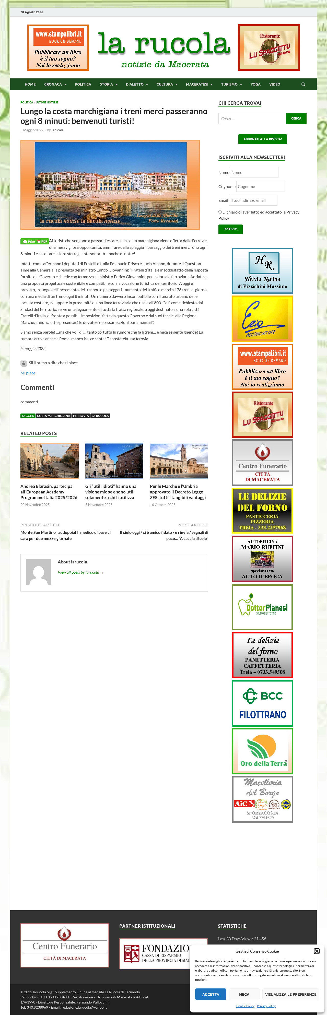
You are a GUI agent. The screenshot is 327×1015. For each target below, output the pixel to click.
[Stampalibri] (58, 69)
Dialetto (135, 84)
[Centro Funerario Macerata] (64, 965)
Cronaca (53, 84)
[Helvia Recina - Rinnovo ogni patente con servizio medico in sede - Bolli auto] (262, 292)
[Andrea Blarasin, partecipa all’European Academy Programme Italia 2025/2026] (49, 480)
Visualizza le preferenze (291, 994)
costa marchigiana (53, 416)
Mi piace (27, 372)
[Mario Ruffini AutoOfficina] (262, 580)
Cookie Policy (245, 1006)
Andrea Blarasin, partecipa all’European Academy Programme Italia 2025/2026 (48, 491)
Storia (106, 84)
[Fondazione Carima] (163, 967)
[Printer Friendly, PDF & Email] (34, 241)
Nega (244, 994)
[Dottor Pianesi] (262, 628)
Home (30, 84)
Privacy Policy (266, 1006)
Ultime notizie (47, 102)
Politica (83, 84)
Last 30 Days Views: (236, 938)
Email (223, 200)
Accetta (210, 994)
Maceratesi (197, 84)
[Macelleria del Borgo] (262, 821)
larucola (58, 130)
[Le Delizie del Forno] (262, 532)
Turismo (229, 84)
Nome (223, 172)
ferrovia (81, 416)
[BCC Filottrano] (262, 725)
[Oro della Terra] (262, 772)
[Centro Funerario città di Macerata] (262, 484)
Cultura (165, 84)
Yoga (256, 84)
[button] (316, 951)
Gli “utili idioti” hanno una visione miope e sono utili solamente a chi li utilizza (110, 491)
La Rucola (100, 416)
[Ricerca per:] (262, 118)
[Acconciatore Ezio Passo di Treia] (262, 340)
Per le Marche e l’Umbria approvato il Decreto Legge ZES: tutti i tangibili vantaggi (178, 491)
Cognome (227, 186)
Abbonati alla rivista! (262, 139)
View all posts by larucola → (81, 572)
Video (274, 84)
